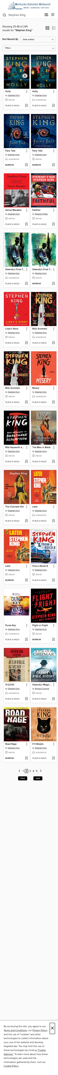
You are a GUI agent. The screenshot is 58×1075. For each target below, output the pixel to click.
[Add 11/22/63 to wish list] (26, 699)
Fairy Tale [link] (10, 150)
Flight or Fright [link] (40, 625)
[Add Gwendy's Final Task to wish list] (26, 284)
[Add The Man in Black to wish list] (53, 462)
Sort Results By (10, 39)
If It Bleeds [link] (37, 744)
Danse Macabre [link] (13, 210)
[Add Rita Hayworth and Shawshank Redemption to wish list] (26, 462)
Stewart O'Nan (41, 214)
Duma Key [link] (10, 625)
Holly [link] (8, 91)
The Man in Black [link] (41, 447)
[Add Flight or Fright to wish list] (53, 640)
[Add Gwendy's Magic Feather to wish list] (53, 699)
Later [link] (35, 506)
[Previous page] (19, 771)
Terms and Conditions (15, 1030)
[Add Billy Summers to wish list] (53, 343)
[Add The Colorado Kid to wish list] (26, 521)
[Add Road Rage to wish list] (26, 758)
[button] (47, 29)
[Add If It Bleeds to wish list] (53, 758)
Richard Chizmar (42, 688)
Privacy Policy (39, 1030)
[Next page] (41, 771)
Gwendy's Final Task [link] (15, 269)
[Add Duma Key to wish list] (26, 640)
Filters (8, 48)
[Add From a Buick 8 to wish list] (53, 580)
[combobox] (22, 15)
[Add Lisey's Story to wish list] (26, 343)
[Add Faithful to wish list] (53, 224)
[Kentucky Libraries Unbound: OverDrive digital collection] (29, 6)
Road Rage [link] (11, 744)
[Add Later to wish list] (53, 521)
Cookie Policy (11, 1066)
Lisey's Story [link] (11, 328)
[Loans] (46, 15)
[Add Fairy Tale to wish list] (26, 165)
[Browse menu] (53, 15)
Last (38, 778)
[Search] (4, 14)
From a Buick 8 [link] (40, 566)
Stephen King (13, 95)
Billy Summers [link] (39, 328)
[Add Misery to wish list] (53, 402)
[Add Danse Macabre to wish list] (26, 224)
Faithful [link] (36, 210)
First (23, 778)
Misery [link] (35, 388)
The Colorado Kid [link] (14, 506)
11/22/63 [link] (9, 684)
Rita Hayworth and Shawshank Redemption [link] (15, 447)
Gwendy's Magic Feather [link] (42, 684)
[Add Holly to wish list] (26, 106)
